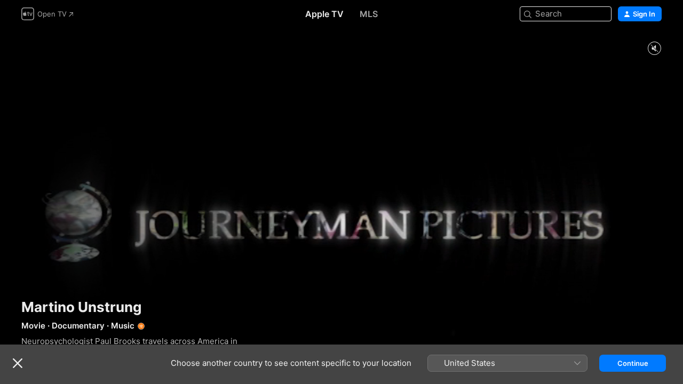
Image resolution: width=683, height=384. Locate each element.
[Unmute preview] (654, 49)
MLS (369, 14)
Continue (632, 363)
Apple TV (324, 14)
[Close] (17, 363)
